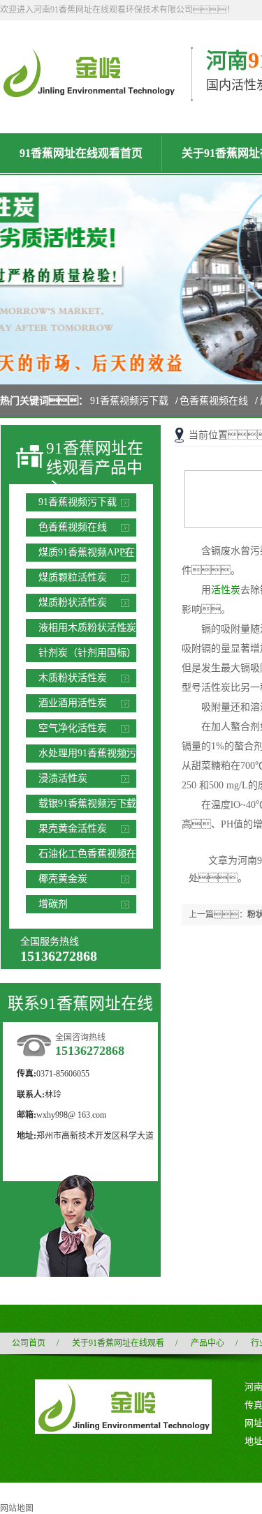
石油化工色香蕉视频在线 (87, 855)
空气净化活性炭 (72, 728)
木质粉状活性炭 (72, 678)
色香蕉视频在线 (214, 401)
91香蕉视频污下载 (129, 401)
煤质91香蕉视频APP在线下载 (86, 554)
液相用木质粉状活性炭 (87, 627)
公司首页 (28, 1343)
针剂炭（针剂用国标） (87, 652)
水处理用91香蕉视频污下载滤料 (87, 755)
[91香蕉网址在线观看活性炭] (88, 91)
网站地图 (17, 1508)
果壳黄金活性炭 (72, 828)
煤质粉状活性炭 (72, 602)
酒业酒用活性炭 (72, 703)
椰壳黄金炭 (62, 879)
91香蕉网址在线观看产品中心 (94, 468)
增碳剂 (53, 904)
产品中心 (207, 1343)
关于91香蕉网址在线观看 (118, 1343)
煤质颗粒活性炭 (72, 577)
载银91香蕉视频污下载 (87, 803)
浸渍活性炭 (62, 778)
